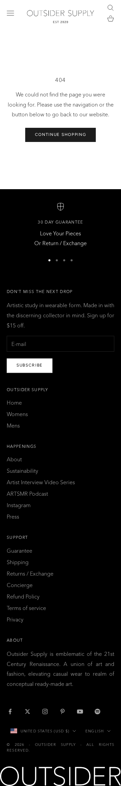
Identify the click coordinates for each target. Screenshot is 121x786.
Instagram (19, 505)
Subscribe (29, 365)
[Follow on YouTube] (80, 711)
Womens (17, 414)
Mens (13, 425)
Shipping (18, 562)
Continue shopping (60, 134)
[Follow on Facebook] (10, 711)
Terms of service (26, 608)
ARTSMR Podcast (27, 493)
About (14, 459)
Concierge (20, 585)
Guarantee (19, 550)
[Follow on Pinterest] (62, 711)
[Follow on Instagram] (45, 711)
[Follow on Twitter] (27, 711)
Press (13, 516)
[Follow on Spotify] (97, 711)
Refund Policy (23, 596)
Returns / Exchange (30, 573)
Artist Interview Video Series (41, 482)
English (94, 731)
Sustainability (22, 470)
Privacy (15, 619)
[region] (60, 226)
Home (14, 402)
